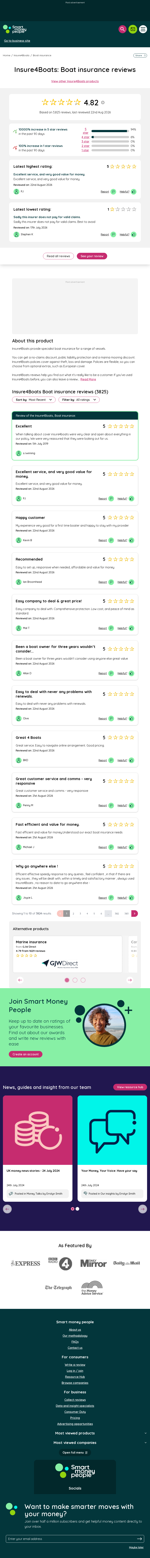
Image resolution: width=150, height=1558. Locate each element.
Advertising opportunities (75, 1424)
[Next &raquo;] (134, 913)
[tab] (67, 980)
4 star (86, 137)
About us (75, 1329)
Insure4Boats (21, 55)
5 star (86, 131)
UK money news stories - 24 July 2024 (33, 1171)
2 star (86, 146)
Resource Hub (75, 1377)
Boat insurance (42, 55)
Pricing (75, 1418)
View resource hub (130, 1087)
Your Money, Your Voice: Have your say (109, 1171)
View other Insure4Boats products (75, 81)
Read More (88, 379)
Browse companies (75, 1383)
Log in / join (75, 1371)
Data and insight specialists (75, 1406)
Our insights (108, 1193)
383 (127, 913)
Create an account (26, 1054)
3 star (85, 141)
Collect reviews (75, 1400)
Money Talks (34, 1193)
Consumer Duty (75, 1412)
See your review (92, 256)
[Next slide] (129, 980)
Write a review (75, 1365)
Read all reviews (58, 256)
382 (117, 913)
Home (6, 55)
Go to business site (17, 41)
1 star (85, 150)
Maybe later (136, 1547)
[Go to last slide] (20, 980)
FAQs (75, 1342)
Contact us (75, 1348)
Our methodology (75, 1336)
